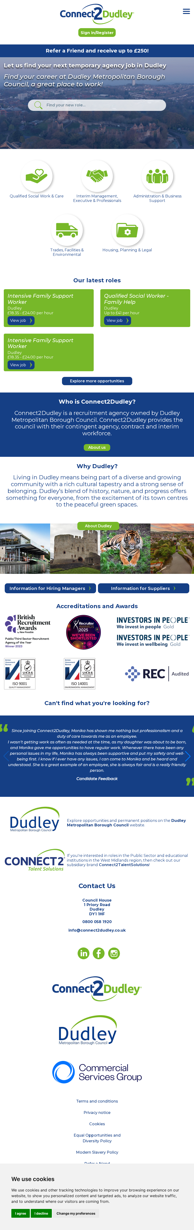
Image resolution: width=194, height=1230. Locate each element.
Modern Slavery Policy (97, 1152)
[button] (188, 756)
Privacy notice (97, 1112)
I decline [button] (41, 1213)
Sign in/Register (97, 33)
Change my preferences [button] (76, 1213)
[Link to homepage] (97, 14)
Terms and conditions (97, 1101)
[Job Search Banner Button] (38, 105)
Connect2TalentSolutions (124, 865)
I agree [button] (20, 1213)
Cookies (97, 1124)
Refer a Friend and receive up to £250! (97, 51)
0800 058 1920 (97, 922)
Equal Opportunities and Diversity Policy (97, 1138)
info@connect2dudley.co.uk (97, 930)
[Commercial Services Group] (97, 1071)
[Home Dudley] (97, 988)
